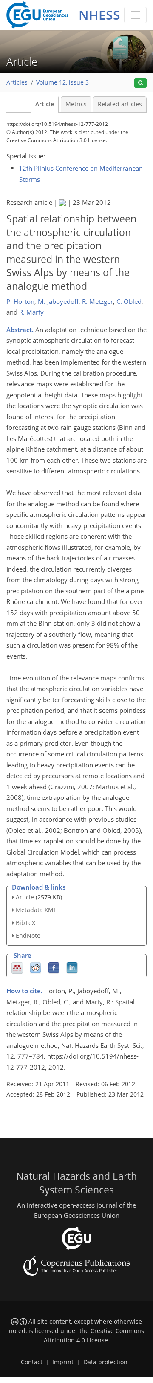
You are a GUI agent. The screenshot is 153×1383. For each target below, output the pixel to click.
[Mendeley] (17, 967)
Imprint (63, 1362)
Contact (31, 1362)
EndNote (28, 935)
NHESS (99, 14)
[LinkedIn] (72, 967)
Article (44, 104)
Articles (17, 82)
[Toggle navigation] (135, 15)
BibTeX (25, 923)
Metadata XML (36, 910)
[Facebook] (54, 967)
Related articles (120, 104)
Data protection (105, 1362)
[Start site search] (140, 83)
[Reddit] (35, 967)
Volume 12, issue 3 (62, 82)
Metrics (76, 104)
